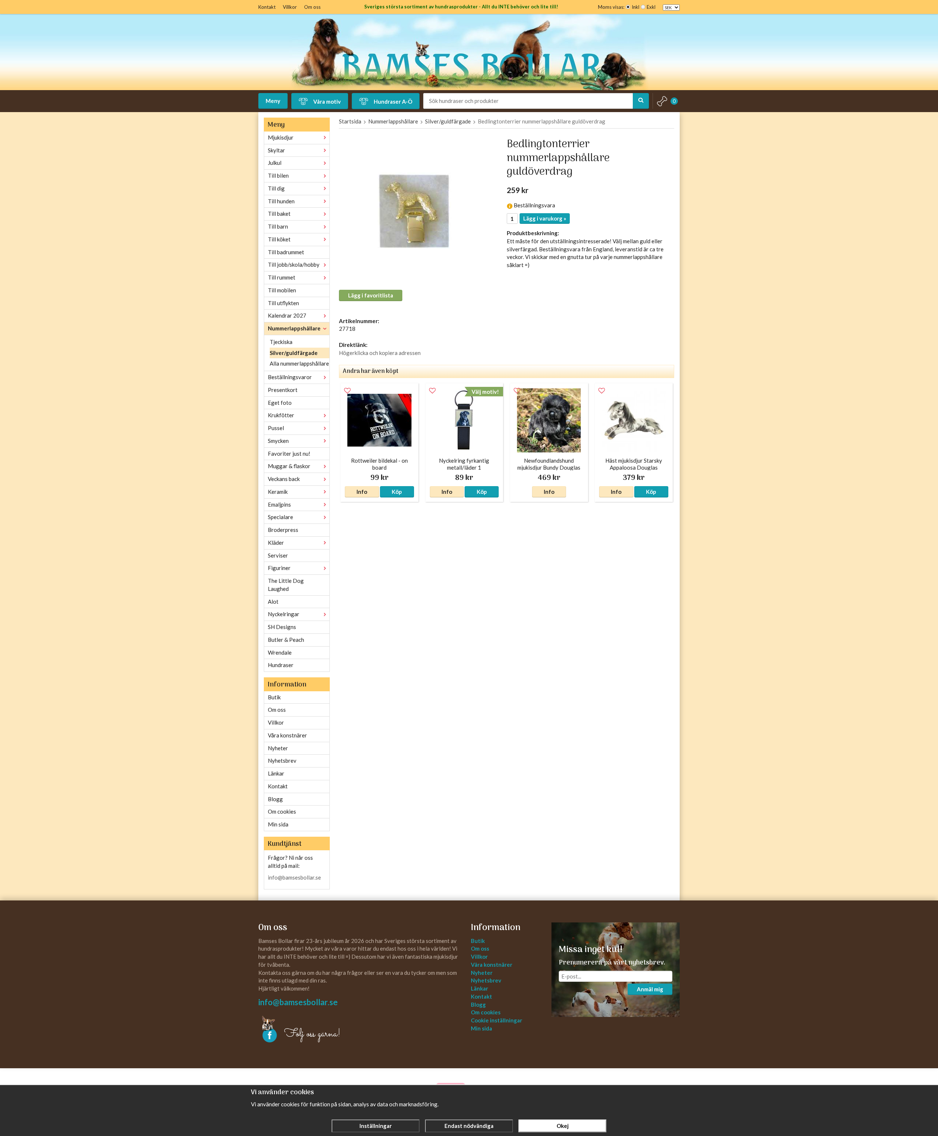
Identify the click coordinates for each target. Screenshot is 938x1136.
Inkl (635, 7)
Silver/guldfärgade (294, 352)
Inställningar (375, 1125)
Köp (397, 491)
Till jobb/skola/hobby (294, 264)
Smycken (278, 440)
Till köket (279, 239)
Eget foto (280, 402)
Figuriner (279, 568)
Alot (273, 601)
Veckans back (284, 479)
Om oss (312, 7)
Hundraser (280, 665)
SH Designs (282, 626)
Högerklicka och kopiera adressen (380, 352)
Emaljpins (279, 504)
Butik (274, 697)
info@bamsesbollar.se (294, 877)
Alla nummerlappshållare (299, 363)
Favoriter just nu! (289, 453)
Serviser (278, 555)
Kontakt (267, 7)
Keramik (278, 491)
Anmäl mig (650, 989)
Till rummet (281, 277)
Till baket (279, 213)
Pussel (276, 428)
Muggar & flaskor (289, 466)
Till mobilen (282, 290)
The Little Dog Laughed (286, 584)
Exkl (651, 7)
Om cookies (282, 811)
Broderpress (283, 529)
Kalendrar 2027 (287, 315)
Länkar (276, 773)
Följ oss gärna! (312, 1034)
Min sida (278, 824)
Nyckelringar (283, 614)
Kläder (276, 542)
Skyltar (276, 150)
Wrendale (280, 652)
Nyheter (278, 748)
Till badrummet (286, 252)
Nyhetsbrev (282, 760)
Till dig (276, 188)
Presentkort (283, 389)
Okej (563, 1125)
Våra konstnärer (287, 735)
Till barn (278, 226)
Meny (273, 100)
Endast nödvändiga (469, 1125)
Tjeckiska (281, 341)
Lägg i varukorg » (544, 218)
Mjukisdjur (280, 137)
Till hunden (281, 201)
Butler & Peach (286, 639)
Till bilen (278, 175)
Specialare (280, 517)
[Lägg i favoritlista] (347, 391)
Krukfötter (281, 415)
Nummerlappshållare (294, 328)
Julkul (274, 162)
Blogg (275, 799)
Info (362, 491)
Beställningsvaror (290, 377)
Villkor (290, 7)
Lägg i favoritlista (370, 295)
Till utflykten (283, 303)
